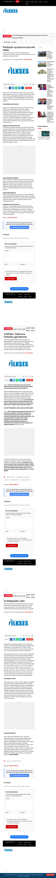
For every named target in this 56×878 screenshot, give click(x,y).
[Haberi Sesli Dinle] (24, 84)
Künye (26, 4)
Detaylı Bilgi (26, 876)
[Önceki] (50, 36)
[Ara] (50, 47)
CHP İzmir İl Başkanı (9, 391)
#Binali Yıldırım (11, 477)
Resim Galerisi (34, 1)
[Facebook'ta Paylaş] (10, 88)
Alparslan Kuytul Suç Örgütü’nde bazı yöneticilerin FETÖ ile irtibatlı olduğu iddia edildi (24, 329)
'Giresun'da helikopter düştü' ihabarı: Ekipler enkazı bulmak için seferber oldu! (34, 329)
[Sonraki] (52, 36)
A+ (30, 84)
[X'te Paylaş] (13, 88)
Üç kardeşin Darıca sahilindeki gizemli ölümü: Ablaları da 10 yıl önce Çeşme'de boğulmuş (29, 329)
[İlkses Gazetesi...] (10, 10)
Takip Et (29, 88)
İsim (6, 264)
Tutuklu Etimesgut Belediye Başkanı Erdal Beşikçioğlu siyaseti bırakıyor (50, 104)
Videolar (41, 1)
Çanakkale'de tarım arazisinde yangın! (51, 64)
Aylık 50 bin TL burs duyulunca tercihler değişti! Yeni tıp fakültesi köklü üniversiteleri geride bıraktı (50, 75)
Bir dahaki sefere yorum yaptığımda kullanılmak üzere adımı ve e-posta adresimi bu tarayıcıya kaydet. (19, 273)
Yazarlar (46, 1)
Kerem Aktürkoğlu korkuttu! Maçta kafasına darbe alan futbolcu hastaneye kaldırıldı (30, 37)
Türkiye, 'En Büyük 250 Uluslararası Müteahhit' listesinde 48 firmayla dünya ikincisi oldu (50, 117)
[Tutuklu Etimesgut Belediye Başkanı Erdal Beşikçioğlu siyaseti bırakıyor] (42, 101)
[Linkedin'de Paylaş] (22, 88)
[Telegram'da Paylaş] (19, 88)
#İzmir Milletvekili (25, 479)
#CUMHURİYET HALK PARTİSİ (22, 477)
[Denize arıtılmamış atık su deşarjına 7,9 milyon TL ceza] (42, 54)
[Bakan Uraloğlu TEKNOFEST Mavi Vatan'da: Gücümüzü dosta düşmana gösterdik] (42, 87)
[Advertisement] (38, 18)
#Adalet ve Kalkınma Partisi (12, 479)
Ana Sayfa (7, 42)
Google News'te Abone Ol (20, 227)
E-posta (22, 264)
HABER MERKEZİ (28, 59)
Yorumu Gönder (10, 278)
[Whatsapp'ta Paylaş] (16, 88)
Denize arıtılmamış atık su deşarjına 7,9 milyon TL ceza (50, 55)
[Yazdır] (33, 84)
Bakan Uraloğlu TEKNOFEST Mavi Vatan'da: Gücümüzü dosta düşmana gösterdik (50, 90)
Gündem (14, 42)
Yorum (7, 250)
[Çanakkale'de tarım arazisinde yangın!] (42, 64)
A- (27, 84)
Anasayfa (27, 1)
